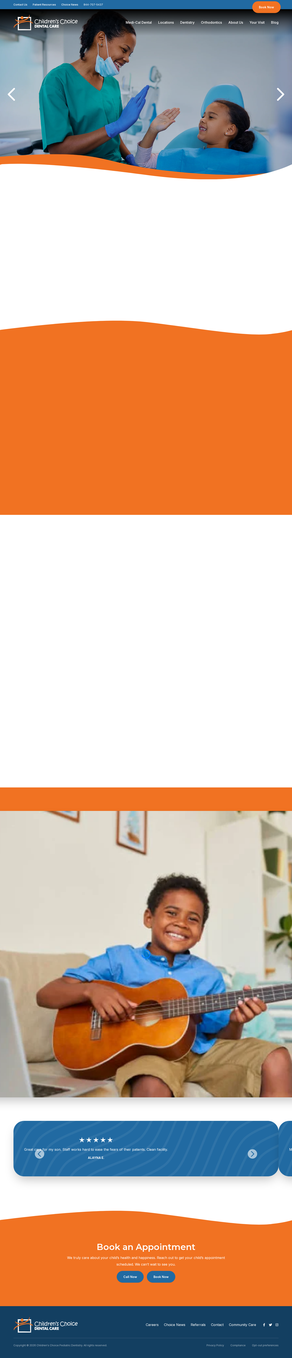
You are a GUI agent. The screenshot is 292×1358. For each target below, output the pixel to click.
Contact (217, 1325)
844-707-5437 (93, 4)
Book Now (266, 7)
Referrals (198, 1325)
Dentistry (187, 22)
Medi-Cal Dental (139, 22)
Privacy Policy (215, 1345)
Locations (166, 22)
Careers (152, 1325)
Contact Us (20, 4)
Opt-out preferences (265, 1345)
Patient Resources (44, 4)
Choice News (69, 4)
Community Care (242, 1325)
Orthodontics (211, 22)
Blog (275, 22)
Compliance (238, 1345)
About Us (235, 22)
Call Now (130, 1277)
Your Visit (257, 22)
